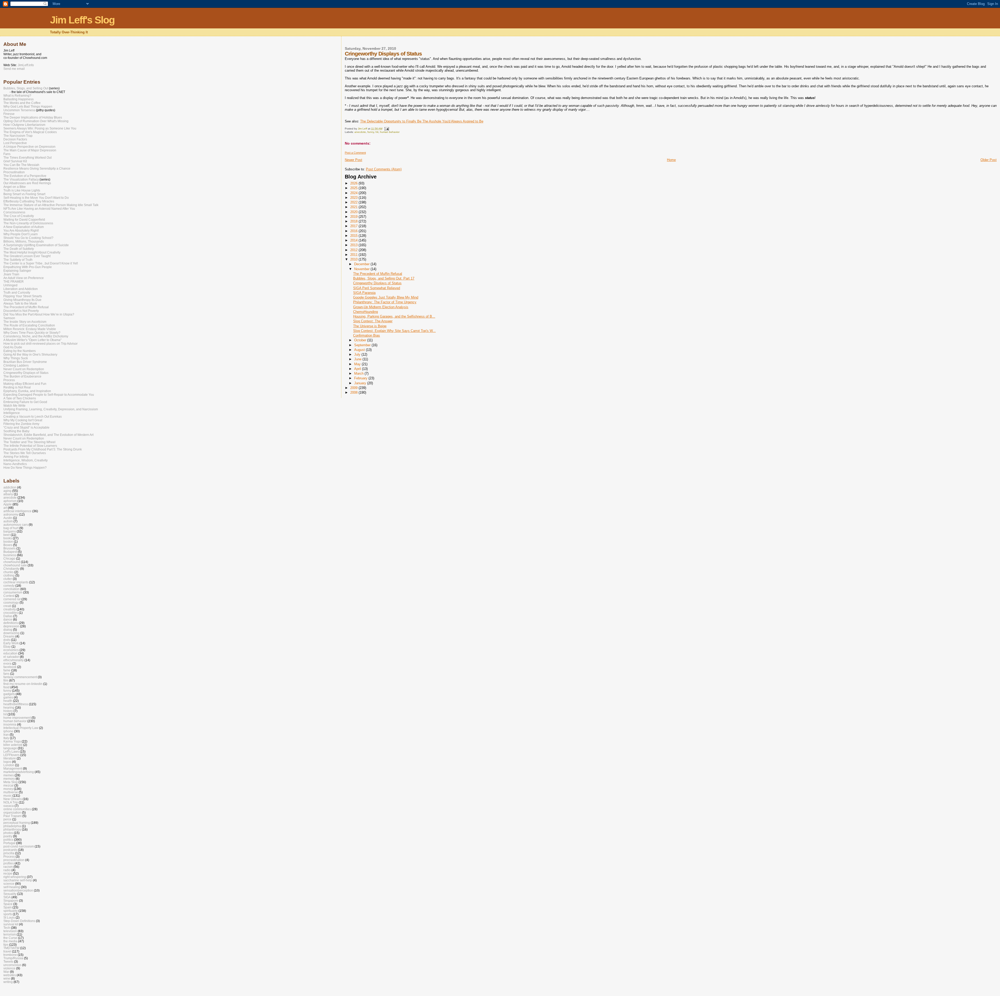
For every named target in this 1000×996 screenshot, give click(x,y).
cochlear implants (15, 582)
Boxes (7, 545)
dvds (6, 639)
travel (7, 951)
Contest (8, 595)
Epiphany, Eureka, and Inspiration (27, 391)
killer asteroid (12, 744)
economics (11, 650)
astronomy (10, 514)
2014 (354, 240)
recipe (7, 873)
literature (9, 758)
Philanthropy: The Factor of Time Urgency (384, 302)
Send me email (14, 69)
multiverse (10, 792)
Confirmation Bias (366, 335)
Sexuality (9, 893)
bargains (9, 531)
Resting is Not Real (17, 387)
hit (377, 132)
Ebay (7, 646)
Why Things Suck (15, 358)
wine (6, 978)
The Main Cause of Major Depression (29, 150)
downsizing (11, 633)
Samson (9, 318)
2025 (354, 188)
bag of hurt (10, 528)
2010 (354, 259)
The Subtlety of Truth (18, 260)
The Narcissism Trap (18, 136)
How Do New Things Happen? (25, 467)
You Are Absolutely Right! (21, 230)
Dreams (9, 636)
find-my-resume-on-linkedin (22, 683)
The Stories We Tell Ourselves (24, 453)
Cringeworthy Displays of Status (377, 283)
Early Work (11, 643)
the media (10, 941)
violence (9, 968)
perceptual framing (16, 822)
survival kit (10, 924)
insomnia (9, 724)
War (6, 971)
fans (6, 673)
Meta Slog (10, 782)
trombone (10, 954)
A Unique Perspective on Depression (29, 147)
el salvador (11, 656)
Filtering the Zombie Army (21, 424)
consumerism (12, 592)
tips (5, 944)
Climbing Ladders (16, 365)
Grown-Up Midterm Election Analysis (380, 307)
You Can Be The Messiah (21, 165)
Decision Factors (15, 139)
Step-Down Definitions (19, 921)
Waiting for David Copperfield (24, 219)
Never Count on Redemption (23, 369)
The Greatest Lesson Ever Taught (27, 256)
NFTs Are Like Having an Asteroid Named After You (39, 209)
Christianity (11, 568)
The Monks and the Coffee (22, 103)
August (360, 350)
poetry (7, 836)
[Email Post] (386, 128)
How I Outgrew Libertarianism (24, 125)
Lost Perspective (15, 143)
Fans (6, 154)
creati (7, 606)
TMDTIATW (11, 948)
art (5, 507)
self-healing (11, 887)
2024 (354, 193)
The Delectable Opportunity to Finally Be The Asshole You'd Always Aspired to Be (421, 121)
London (8, 765)
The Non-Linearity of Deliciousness (28, 223)
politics (8, 839)
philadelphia (12, 826)
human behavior (389, 132)
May (358, 364)
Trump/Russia (13, 958)
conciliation (11, 589)
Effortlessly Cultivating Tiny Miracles (28, 201)
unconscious (12, 965)
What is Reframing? (17, 95)
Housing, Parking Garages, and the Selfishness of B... (394, 316)
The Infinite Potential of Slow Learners (30, 446)
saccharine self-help (17, 880)
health (7, 700)
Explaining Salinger (17, 271)
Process (9, 380)
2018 (354, 221)
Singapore (10, 900)
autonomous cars (15, 524)
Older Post (988, 160)
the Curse (10, 937)
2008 (354, 392)
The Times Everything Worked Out (27, 157)
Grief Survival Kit (15, 161)
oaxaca (8, 805)
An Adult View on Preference (23, 278)
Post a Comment (355, 152)
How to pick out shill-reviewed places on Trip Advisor (40, 343)
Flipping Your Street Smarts (22, 296)
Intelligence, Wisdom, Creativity (25, 460)
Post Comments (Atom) (384, 169)
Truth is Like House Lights (21, 190)
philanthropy (12, 829)
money (8, 788)
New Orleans (12, 799)
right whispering (14, 877)
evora (7, 663)
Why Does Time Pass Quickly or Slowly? (31, 333)
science (8, 883)
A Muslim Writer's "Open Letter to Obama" (32, 340)
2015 (354, 236)
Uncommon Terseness (19, 110)
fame (6, 670)
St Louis (9, 917)
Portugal (9, 843)
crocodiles (10, 612)
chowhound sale (15, 565)
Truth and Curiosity (16, 292)
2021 (354, 207)
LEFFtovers (11, 755)
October (360, 340)
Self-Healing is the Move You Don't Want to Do (36, 198)
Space (7, 904)
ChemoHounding (365, 312)
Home (671, 160)
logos (7, 761)
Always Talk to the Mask (20, 303)
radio (7, 870)
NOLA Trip (10, 802)
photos (8, 832)
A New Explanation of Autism (23, 227)
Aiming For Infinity (16, 457)
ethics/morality (13, 660)
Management (12, 768)
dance (7, 619)
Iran (6, 734)
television (10, 931)
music (7, 795)
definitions (10, 622)
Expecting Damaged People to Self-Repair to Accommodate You (48, 395)
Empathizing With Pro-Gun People (27, 267)
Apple (7, 504)
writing (8, 981)
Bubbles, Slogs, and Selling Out (25, 88)
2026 (354, 183)
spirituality (10, 910)
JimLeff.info (26, 65)
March (359, 373)
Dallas (7, 616)
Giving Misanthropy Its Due (22, 300)
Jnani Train (11, 274)
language (10, 748)
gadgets (9, 694)
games (8, 697)
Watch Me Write (14, 405)
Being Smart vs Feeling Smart (24, 194)
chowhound (11, 562)
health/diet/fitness (15, 704)
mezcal (8, 785)
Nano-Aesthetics (15, 464)
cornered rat (12, 599)
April (358, 369)
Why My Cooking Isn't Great (22, 420)
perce (7, 819)
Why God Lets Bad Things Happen (27, 106)
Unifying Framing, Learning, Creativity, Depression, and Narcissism (50, 409)
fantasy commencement (20, 677)
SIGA (7, 897)
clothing (9, 575)
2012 (354, 250)
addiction (9, 487)
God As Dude (12, 347)
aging (7, 490)
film (5, 680)
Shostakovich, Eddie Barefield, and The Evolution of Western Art (48, 435)
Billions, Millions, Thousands (23, 241)
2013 (354, 245)
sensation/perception (18, 890)
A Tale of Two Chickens (19, 398)
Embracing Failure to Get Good (25, 402)
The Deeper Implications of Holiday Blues (32, 117)
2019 (354, 217)
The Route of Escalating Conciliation (29, 325)
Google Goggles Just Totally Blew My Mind (385, 297)
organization (12, 812)
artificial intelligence (17, 511)
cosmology (11, 602)
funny (370, 132)
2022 (354, 202)
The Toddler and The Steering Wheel (29, 442)
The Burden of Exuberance (22, 376)
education (10, 653)
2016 (354, 231)
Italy (6, 738)
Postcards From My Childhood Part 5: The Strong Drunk (42, 449)
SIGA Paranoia (364, 293)
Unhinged (10, 285)
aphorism (10, 501)
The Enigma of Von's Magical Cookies (30, 132)
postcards (10, 849)
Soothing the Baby (16, 431)
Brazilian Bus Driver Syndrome (25, 362)
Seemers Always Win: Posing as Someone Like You (39, 128)
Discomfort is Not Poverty (21, 311)
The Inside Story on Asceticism (24, 322)
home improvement (17, 717)
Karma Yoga (12, 741)
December (362, 264)
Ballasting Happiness (18, 99)
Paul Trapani (12, 816)
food (6, 687)
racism (8, 866)
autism (8, 521)
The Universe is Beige (369, 326)
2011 (354, 255)
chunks (8, 572)
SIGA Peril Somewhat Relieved (376, 288)
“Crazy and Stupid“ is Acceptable (26, 427)
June (358, 359)
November (362, 269)
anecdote (360, 132)
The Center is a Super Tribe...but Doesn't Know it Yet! (40, 263)
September (363, 345)
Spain (7, 907)
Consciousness (14, 212)
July (357, 354)
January (360, 383)
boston (8, 541)
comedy (9, 585)
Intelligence (11, 413)
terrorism (9, 934)
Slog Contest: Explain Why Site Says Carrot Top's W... (394, 331)
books (7, 538)
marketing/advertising (18, 772)
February (361, 378)
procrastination (13, 860)
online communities (17, 809)
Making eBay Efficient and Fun (24, 384)
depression (11, 626)
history (8, 711)
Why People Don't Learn (20, 234)
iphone (8, 731)
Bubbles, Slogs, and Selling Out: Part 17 (383, 278)
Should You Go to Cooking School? (28, 238)
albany (8, 494)
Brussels (9, 548)
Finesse (9, 114)
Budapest (10, 551)
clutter (7, 578)
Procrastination (14, 172)
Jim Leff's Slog (82, 20)
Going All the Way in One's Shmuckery (30, 354)
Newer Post (353, 160)
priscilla (8, 853)
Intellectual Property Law (20, 727)
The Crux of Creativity (18, 216)
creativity (9, 609)
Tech (6, 927)
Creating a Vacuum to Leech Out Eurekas (32, 416)
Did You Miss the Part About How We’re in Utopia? (38, 314)
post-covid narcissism (18, 846)
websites (9, 975)
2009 (354, 388)
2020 (354, 212)
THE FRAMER (13, 281)
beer (6, 534)
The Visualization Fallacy (21, 179)
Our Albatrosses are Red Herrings (27, 183)
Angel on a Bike (14, 187)
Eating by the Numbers (19, 351)
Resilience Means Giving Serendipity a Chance (36, 168)
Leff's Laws (11, 751)
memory (9, 778)
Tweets (8, 961)
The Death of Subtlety (18, 249)
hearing (8, 707)
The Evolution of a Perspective (24, 176)
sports (7, 914)
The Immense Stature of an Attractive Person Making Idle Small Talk (50, 205)
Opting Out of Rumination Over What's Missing (35, 121)
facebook (9, 667)
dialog (7, 629)
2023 (354, 198)
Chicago (9, 558)
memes (8, 775)
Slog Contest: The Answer (372, 321)
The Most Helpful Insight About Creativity (31, 252)
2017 (354, 226)
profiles (8, 863)
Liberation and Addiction (20, 289)
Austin (7, 517)
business (9, 555)
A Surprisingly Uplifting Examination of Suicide (36, 245)
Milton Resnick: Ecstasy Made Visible (29, 329)
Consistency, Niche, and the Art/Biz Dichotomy (35, 336)
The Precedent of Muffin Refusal (377, 274)
